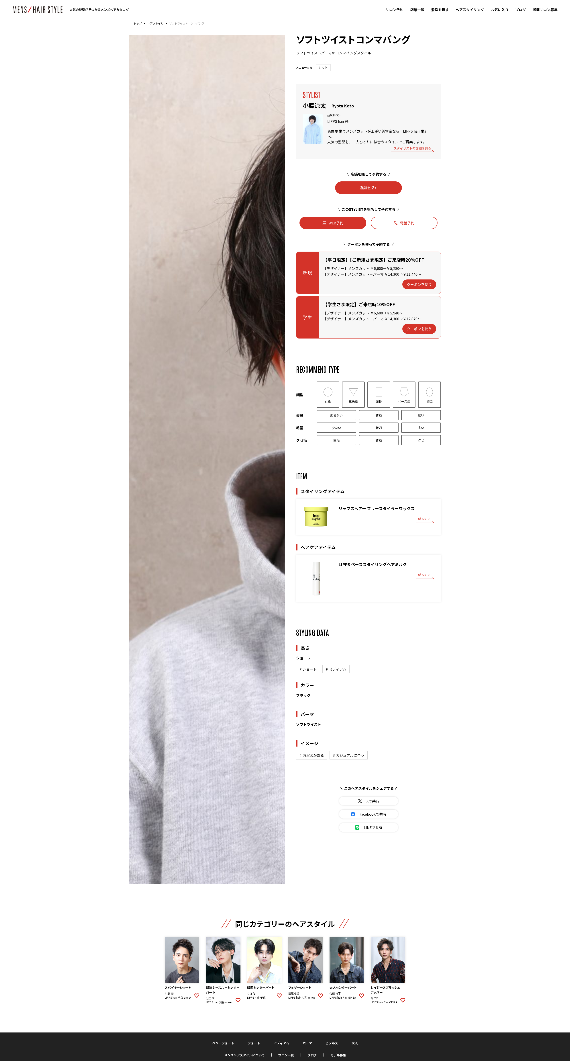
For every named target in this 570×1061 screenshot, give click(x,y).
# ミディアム (336, 669)
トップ (138, 23)
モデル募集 (338, 1055)
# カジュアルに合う (348, 755)
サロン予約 (394, 9)
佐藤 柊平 (335, 993)
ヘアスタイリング (470, 9)
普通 (379, 415)
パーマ (307, 1043)
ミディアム (281, 1043)
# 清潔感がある (311, 755)
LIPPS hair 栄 (338, 121)
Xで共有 (372, 801)
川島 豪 (169, 993)
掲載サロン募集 (545, 9)
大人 (355, 1043)
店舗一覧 (417, 9)
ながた (375, 998)
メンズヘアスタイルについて (244, 1055)
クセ (421, 440)
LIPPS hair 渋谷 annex (219, 1002)
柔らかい (336, 415)
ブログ (520, 9)
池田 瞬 (210, 998)
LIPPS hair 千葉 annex (178, 997)
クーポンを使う (419, 284)
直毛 (336, 440)
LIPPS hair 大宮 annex (301, 997)
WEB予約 (336, 223)
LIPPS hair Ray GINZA (343, 997)
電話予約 (407, 223)
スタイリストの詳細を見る (412, 148)
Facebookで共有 (373, 814)
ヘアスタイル (155, 23)
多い (421, 427)
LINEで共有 (373, 827)
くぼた (251, 993)
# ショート (308, 669)
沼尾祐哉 (293, 993)
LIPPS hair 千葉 (256, 997)
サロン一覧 (286, 1055)
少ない (336, 427)
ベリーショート (223, 1043)
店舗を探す (368, 187)
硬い (421, 415)
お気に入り (500, 9)
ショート (254, 1043)
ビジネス (332, 1043)
